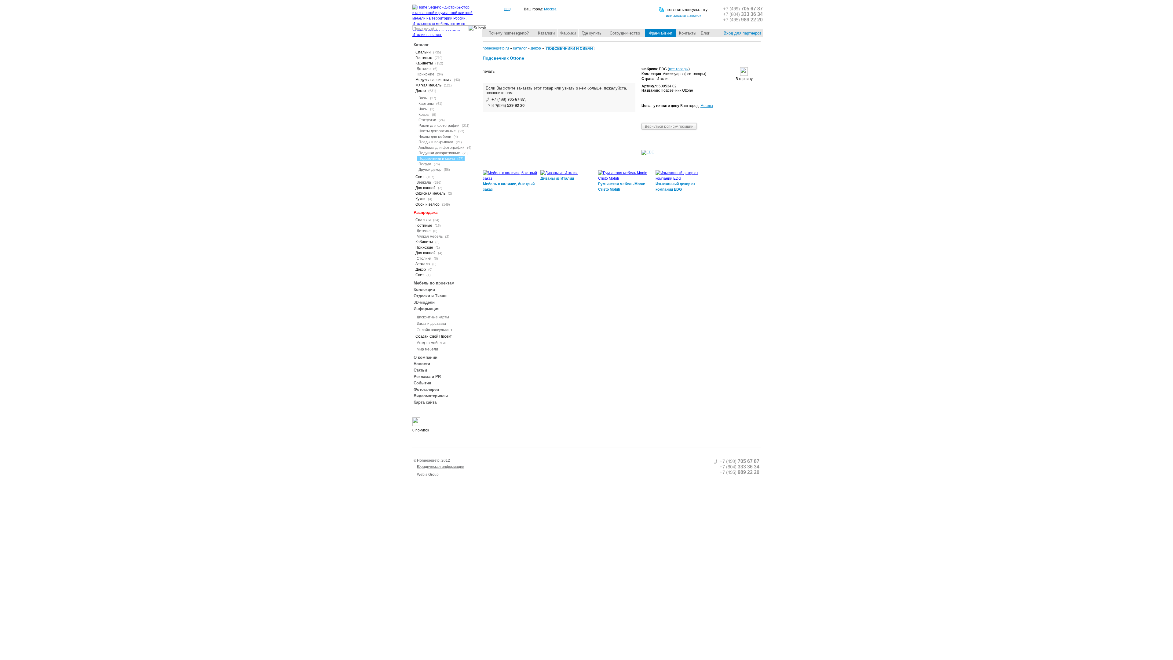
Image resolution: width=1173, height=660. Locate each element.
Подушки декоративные (443, 153)
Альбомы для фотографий (444, 147)
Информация (427, 308)
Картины (430, 103)
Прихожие (430, 74)
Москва (550, 9)
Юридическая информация (440, 466)
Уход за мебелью (431, 343)
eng (507, 9)
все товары (679, 69)
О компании (425, 357)
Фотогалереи (426, 389)
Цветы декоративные (441, 131)
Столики (427, 258)
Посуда (429, 164)
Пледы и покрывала (440, 142)
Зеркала (429, 182)
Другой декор (434, 169)
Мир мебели (427, 349)
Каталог (421, 44)
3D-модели (424, 302)
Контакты (687, 33)
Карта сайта (425, 402)
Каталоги (546, 33)
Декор (536, 48)
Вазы (427, 98)
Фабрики (568, 33)
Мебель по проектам (434, 283)
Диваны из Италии (557, 178)
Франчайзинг (660, 33)
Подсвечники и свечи (440, 158)
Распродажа (425, 212)
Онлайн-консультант (434, 330)
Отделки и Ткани (430, 296)
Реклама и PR (427, 376)
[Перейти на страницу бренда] (647, 152)
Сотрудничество (625, 33)
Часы (426, 109)
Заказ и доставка (431, 323)
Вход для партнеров (743, 33)
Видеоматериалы (431, 396)
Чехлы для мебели (438, 136)
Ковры (427, 114)
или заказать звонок (683, 15)
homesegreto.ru (496, 48)
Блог (705, 33)
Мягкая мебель (433, 236)
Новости (422, 363)
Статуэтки (431, 120)
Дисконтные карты (433, 317)
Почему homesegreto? (508, 33)
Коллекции (424, 289)
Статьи (420, 370)
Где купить (591, 33)
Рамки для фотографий (444, 125)
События (422, 383)
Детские (427, 69)
